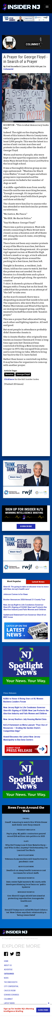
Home (6, 961)
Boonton (9, 374)
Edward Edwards (11, 995)
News (6, 978)
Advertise (8, 969)
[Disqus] (26, 421)
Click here (9, 379)
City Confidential (11, 986)
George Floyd (23, 374)
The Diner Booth (10, 982)
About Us (8, 965)
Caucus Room (9, 991)
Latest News (38, 582)
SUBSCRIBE (26, 526)
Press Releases (9, 693)
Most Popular (14, 581)
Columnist (8, 69)
